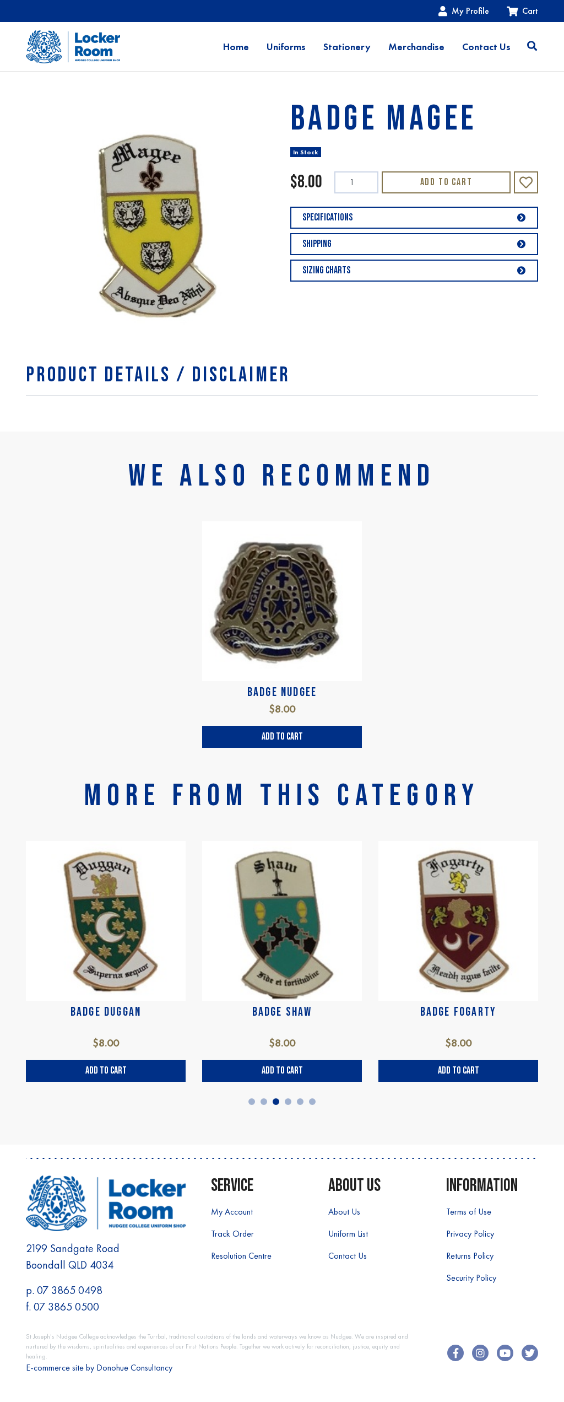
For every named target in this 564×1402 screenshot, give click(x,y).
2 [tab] (264, 1101)
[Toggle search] (532, 47)
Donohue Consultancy (134, 1367)
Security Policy (471, 1277)
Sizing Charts (326, 270)
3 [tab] (276, 1101)
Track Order (232, 1233)
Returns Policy (470, 1255)
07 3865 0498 (69, 1290)
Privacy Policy (470, 1233)
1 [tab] (251, 1101)
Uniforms (286, 47)
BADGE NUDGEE (282, 692)
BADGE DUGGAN (105, 1012)
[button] (526, 182)
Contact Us (486, 47)
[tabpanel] (282, 634)
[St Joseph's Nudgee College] (73, 46)
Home (236, 47)
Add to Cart (446, 182)
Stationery (347, 47)
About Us (344, 1211)
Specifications (327, 217)
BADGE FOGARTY (458, 1012)
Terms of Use (468, 1211)
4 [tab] (288, 1101)
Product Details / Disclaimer (158, 375)
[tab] (158, 375)
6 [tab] (312, 1101)
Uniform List (348, 1233)
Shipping (317, 244)
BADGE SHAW (282, 1012)
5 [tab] (300, 1101)
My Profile (470, 11)
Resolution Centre (241, 1255)
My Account (232, 1211)
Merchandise (416, 47)
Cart (530, 11)
